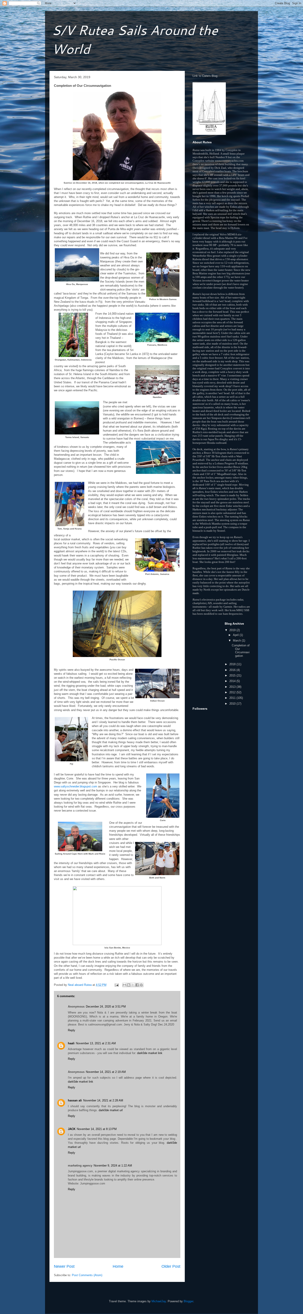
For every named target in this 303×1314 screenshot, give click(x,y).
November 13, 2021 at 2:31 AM (96, 1043)
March (237, 640)
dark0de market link (149, 1053)
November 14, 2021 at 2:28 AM (103, 1100)
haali (71, 1043)
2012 (232, 692)
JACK (71, 1129)
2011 (232, 698)
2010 (232, 703)
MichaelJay (159, 1301)
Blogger (188, 1301)
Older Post (170, 1266)
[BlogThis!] (128, 985)
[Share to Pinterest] (141, 985)
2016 (232, 670)
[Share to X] (133, 985)
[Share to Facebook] (137, 985)
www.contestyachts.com (229, 160)
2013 (232, 686)
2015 (232, 675)
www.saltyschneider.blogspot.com (75, 786)
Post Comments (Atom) (87, 1275)
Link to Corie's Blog (205, 76)
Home (118, 1266)
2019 (232, 630)
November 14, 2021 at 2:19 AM (106, 1072)
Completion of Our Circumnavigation (241, 650)
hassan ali (75, 1100)
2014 (232, 681)
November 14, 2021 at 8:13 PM (97, 1129)
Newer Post (64, 1266)
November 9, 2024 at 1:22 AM (113, 1165)
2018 (232, 664)
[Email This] (124, 985)
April (236, 635)
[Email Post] (116, 984)
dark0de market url (111, 1110)
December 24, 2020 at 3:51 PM (106, 1006)
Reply (71, 1030)
